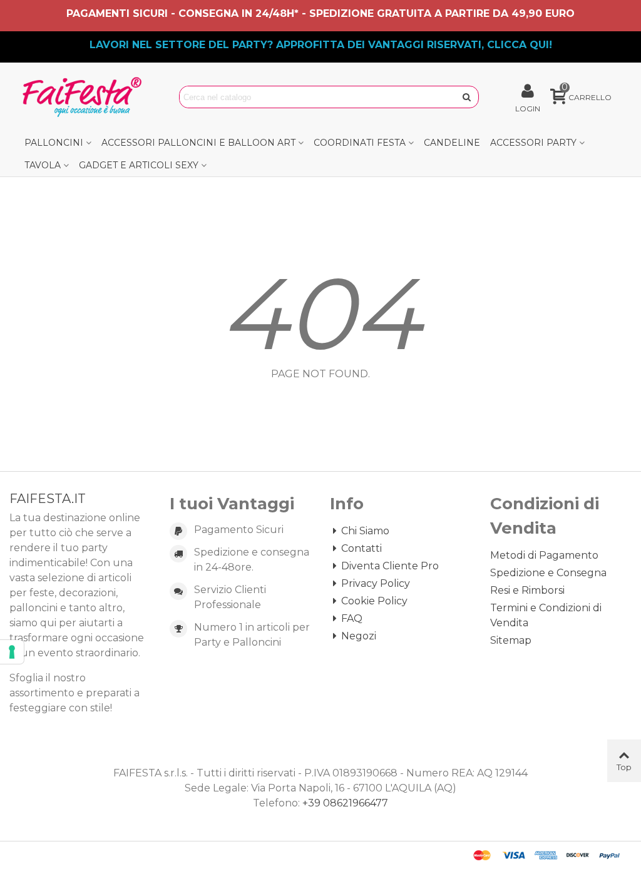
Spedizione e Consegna (548, 573)
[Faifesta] (84, 97)
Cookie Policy (374, 601)
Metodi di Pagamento (544, 555)
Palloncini (53, 142)
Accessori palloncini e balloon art (198, 142)
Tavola (42, 165)
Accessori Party (533, 142)
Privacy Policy (375, 583)
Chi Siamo (365, 531)
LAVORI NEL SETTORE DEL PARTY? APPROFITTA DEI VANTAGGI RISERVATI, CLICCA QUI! (321, 45)
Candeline (452, 142)
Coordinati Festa (360, 142)
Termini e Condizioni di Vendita (546, 615)
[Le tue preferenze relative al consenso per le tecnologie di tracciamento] (12, 652)
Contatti (361, 548)
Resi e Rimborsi (527, 590)
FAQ (351, 618)
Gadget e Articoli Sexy (138, 165)
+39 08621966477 (345, 803)
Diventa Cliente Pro (390, 566)
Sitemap (510, 640)
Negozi (358, 636)
